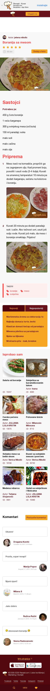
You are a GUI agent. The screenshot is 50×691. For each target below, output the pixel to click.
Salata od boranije (13, 376)
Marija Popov (30, 566)
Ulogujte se (32, 14)
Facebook (7, 681)
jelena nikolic (20, 37)
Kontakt (20, 675)
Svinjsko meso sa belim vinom (13, 448)
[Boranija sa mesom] (26, 202)
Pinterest (41, 681)
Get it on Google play (34, 665)
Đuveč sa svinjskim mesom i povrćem (37, 448)
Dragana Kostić (21, 542)
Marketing (12, 675)
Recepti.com (5, 674)
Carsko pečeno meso (13, 413)
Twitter (15, 681)
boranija (13, 291)
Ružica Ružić (30, 616)
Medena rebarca (13, 484)
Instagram (31, 681)
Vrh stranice (24, 659)
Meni (25, 688)
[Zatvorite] (2, 5)
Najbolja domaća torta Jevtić (21, 321)
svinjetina (14, 294)
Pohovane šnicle (37, 413)
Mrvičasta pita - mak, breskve (21, 341)
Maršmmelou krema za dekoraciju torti (25, 316)
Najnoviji (14, 308)
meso (26, 291)
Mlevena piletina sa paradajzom (22, 331)
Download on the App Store (17, 665)
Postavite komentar (36, 517)
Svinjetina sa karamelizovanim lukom (37, 376)
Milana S (17, 591)
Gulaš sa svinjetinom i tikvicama (37, 484)
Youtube (23, 681)
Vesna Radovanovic (23, 641)
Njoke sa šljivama (15, 336)
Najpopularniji (36, 308)
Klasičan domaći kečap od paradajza (25, 326)
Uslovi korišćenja (37, 673)
